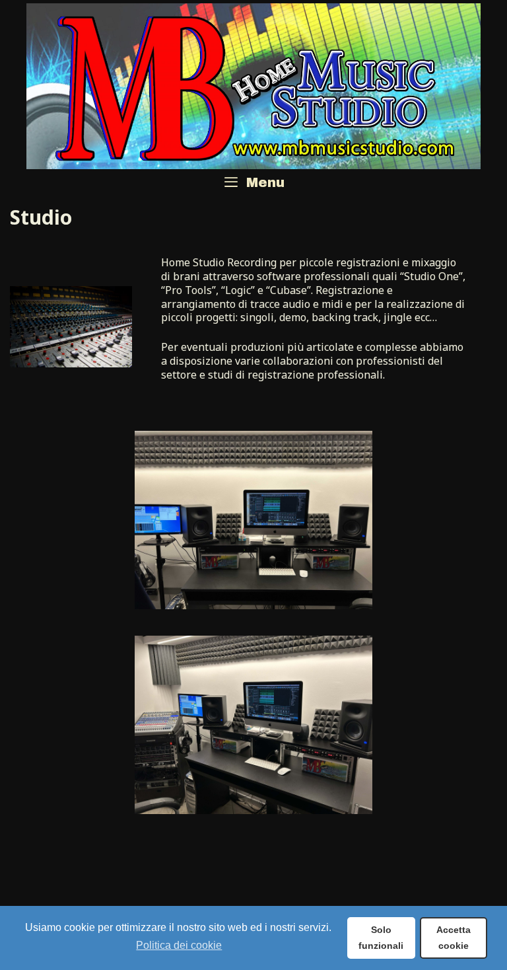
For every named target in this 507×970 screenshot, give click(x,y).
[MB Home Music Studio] (253, 85)
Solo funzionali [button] (380, 937)
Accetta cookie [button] (453, 937)
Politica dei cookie (179, 945)
